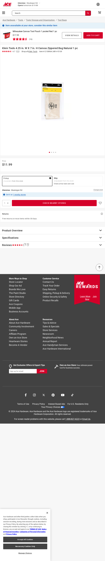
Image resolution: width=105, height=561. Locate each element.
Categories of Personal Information (32, 532)
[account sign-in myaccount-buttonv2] (98, 4)
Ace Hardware (9, 20)
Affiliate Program (17, 334)
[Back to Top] (99, 267)
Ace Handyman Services (55, 345)
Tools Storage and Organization (40, 20)
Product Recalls (50, 300)
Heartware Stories (18, 341)
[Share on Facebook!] (26, 395)
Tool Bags (62, 20)
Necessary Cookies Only (25, 546)
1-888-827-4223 (72, 419)
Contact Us (48, 282)
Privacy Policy (38, 404)
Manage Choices (25, 553)
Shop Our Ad (15, 285)
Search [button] (17, 13)
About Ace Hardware (19, 323)
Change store (98, 190)
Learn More (85, 296)
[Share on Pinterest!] (53, 395)
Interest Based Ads (56, 404)
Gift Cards (14, 300)
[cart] (100, 12)
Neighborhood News (53, 337)
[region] (25, 535)
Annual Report (50, 341)
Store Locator (16, 282)
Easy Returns (49, 289)
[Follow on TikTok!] (72, 395)
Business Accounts (18, 311)
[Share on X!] (43, 395)
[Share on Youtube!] (62, 395)
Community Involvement (21, 326)
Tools (21, 20)
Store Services (50, 330)
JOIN (42, 371)
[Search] (88, 13)
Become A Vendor (18, 345)
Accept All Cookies (25, 539)
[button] (52, 101)
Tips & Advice (49, 323)
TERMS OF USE (35, 529)
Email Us (86, 419)
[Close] (47, 513)
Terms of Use (23, 404)
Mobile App (14, 308)
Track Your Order (51, 285)
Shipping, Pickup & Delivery (56, 293)
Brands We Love (17, 289)
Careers (13, 330)
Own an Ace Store (18, 337)
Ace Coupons (16, 304)
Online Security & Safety (55, 297)
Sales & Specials (51, 326)
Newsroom (48, 334)
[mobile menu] (3, 12)
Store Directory (16, 297)
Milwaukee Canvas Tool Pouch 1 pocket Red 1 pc (35, 31)
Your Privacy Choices (50, 407)
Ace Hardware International (57, 348)
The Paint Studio (17, 293)
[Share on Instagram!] (34, 395)
